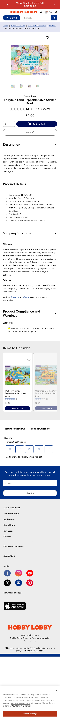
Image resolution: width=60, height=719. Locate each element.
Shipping (15, 297)
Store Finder (9, 525)
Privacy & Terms (30, 641)
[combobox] (37, 17)
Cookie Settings (30, 713)
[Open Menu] (5, 12)
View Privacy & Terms (21, 706)
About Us (8, 556)
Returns (25, 297)
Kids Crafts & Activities (37, 26)
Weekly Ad (11, 18)
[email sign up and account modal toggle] (46, 12)
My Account (9, 519)
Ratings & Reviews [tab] (15, 428)
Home (5, 26)
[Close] (56, 690)
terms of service (31, 651)
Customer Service (12, 546)
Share (28, 132)
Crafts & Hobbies (18, 26)
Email (8, 483)
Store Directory (11, 513)
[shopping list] (51, 12)
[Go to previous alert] (7, 4)
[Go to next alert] (54, 4)
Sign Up (30, 493)
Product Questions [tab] (40, 428)
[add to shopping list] (47, 38)
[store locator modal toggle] (41, 12)
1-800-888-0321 (11, 507)
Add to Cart (39, 124)
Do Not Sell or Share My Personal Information (30, 638)
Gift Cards (8, 531)
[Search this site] (54, 17)
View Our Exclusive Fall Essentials (30, 4)
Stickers (52, 26)
